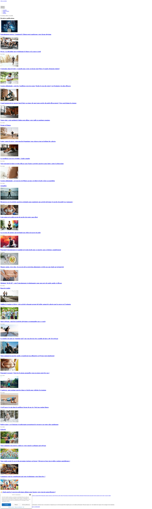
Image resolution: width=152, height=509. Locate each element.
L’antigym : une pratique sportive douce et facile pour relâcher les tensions (23, 390)
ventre (103, 495)
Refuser (16, 504)
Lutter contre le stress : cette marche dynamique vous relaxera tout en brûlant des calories (28, 141)
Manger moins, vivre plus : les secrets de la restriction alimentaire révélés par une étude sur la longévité (32, 267)
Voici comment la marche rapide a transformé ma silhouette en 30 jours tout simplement (27, 356)
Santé (95, 495)
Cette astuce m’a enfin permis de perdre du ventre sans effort (19, 217)
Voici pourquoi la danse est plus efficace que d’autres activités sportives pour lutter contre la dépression (32, 163)
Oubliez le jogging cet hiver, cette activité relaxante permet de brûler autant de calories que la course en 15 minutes (35, 304)
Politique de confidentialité (35, 506)
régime (75, 495)
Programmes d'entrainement (68, 495)
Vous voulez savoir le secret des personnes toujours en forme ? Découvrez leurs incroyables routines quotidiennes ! (35, 461)
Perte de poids (57, 495)
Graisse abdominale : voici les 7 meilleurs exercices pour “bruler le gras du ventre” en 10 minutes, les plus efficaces (35, 86)
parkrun (47, 495)
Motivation (43, 495)
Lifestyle (4, 13)
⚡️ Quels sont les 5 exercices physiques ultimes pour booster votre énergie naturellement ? (28, 492)
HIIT (40, 495)
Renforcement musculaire (89, 495)
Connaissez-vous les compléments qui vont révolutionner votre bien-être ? (22, 476)
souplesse (98, 495)
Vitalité (4, 12)
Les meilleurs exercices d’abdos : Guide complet (15, 158)
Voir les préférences (26, 504)
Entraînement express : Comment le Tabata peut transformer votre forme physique (25, 34)
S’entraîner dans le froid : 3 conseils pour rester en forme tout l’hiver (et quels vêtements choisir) (30, 68)
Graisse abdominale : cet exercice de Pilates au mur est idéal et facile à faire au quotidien (27, 181)
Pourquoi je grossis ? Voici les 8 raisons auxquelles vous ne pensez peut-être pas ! (25, 373)
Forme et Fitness (6, 11)
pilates (62, 495)
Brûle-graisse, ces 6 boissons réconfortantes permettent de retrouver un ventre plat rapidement (29, 424)
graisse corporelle (35, 495)
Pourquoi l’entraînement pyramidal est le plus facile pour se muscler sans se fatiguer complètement (30, 250)
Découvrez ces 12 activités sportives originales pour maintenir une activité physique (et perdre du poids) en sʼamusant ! (36, 202)
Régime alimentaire (80, 495)
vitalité (109, 495)
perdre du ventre (52, 495)
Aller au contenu (3, 0)
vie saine (106, 495)
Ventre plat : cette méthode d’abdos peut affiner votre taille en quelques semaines (25, 120)
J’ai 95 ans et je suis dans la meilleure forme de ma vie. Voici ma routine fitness (24, 407)
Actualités (5, 10)
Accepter (6, 504)
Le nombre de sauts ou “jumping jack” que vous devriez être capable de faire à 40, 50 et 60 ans (29, 338)
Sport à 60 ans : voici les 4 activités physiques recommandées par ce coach (22, 321)
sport (101, 495)
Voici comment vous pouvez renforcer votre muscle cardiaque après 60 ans (23, 445)
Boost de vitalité (5, 288)
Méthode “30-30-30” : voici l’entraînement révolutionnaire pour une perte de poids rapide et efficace (31, 283)
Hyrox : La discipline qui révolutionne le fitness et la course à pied (20, 51)
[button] (30, 494)
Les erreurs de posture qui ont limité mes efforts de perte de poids (20, 232)
